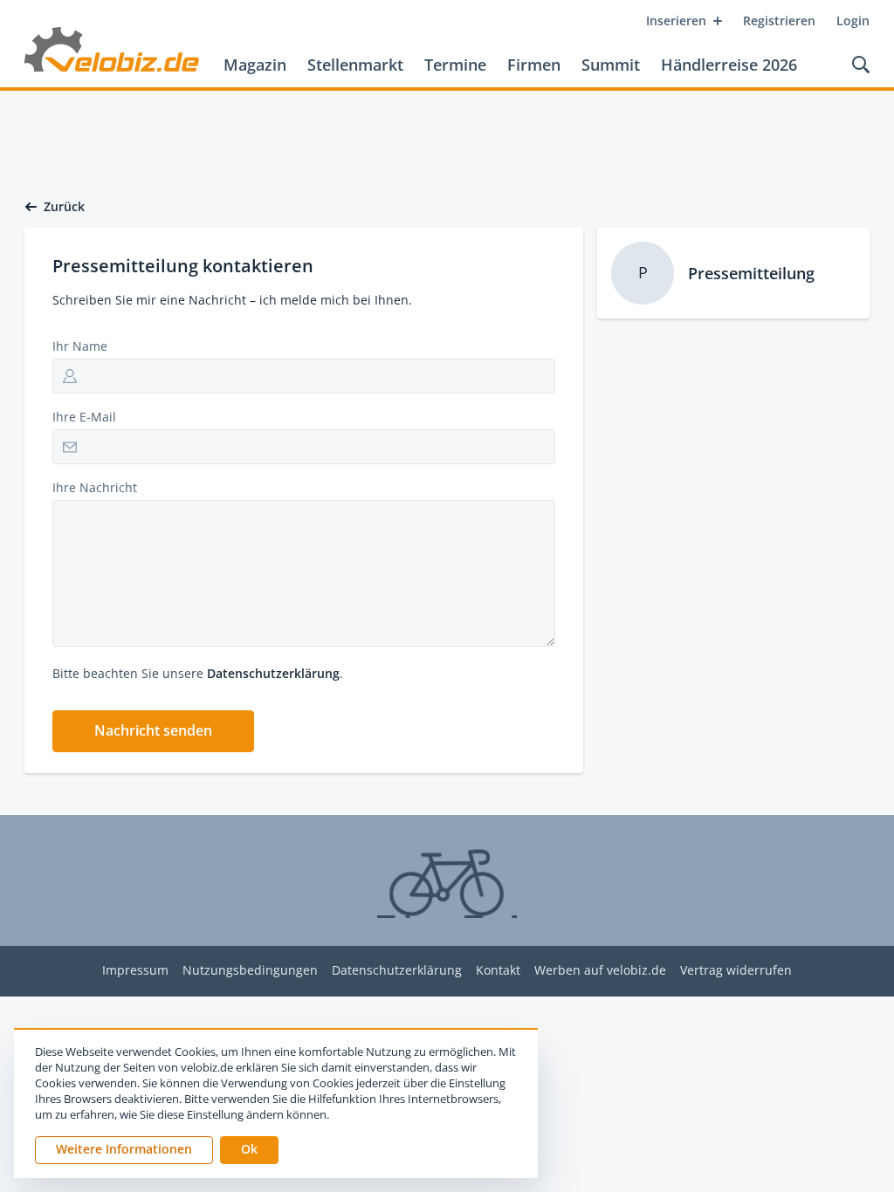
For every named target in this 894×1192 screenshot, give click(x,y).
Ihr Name (79, 346)
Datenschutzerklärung (273, 673)
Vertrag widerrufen (736, 970)
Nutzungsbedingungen (250, 970)
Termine (455, 64)
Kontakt (498, 970)
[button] (153, 731)
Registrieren (779, 20)
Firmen (533, 64)
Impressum (135, 970)
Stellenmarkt (355, 64)
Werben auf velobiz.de (600, 970)
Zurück (64, 207)
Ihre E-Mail (84, 416)
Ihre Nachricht (94, 487)
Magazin (255, 64)
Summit (610, 64)
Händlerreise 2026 (729, 64)
